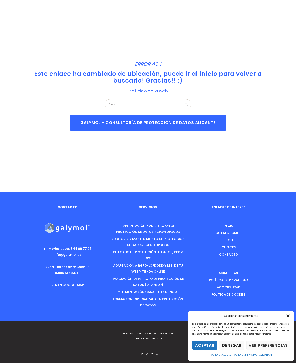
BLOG (228, 240)
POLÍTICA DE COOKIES (220, 355)
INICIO (229, 225)
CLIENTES (228, 247)
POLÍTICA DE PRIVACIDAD (245, 355)
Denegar (232, 345)
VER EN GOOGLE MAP (67, 285)
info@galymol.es (67, 254)
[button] (288, 316)
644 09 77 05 (81, 248)
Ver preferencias (268, 345)
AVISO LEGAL (265, 355)
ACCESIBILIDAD (228, 287)
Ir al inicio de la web (148, 91)
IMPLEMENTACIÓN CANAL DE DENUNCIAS (148, 292)
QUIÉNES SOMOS (229, 233)
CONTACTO (228, 254)
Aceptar (204, 345)
